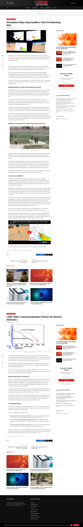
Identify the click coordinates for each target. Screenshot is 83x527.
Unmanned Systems (34, 518)
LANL (18, 436)
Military (21, 250)
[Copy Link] (2, 64)
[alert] (66, 119)
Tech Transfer (22, 436)
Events (42, 7)
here (37, 432)
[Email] (2, 67)
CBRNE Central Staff (10, 28)
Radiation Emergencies (35, 513)
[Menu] (7, 8)
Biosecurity (33, 502)
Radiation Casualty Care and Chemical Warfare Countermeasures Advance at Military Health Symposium (16, 285)
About (54, 7)
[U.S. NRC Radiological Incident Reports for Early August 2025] (66, 40)
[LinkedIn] (2, 61)
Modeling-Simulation (28, 250)
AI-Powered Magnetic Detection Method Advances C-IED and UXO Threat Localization (41, 488)
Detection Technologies (15, 250)
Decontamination (34, 506)
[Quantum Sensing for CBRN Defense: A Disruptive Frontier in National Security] (41, 294)
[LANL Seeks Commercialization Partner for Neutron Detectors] (25, 349)
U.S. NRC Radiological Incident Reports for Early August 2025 (66, 48)
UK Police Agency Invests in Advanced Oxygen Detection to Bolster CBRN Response (40, 284)
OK (71, 525)
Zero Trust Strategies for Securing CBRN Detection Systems (69, 65)
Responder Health (34, 515)
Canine (8, 250)
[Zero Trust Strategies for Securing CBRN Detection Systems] (59, 66)
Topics (28, 7)
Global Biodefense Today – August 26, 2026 (64, 403)
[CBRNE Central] (41, 3)
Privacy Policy (65, 89)
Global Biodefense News (63, 95)
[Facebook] (2, 58)
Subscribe (73, 3)
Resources (35, 7)
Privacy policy (76, 525)
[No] (81, 525)
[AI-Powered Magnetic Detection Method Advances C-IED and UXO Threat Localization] (41, 479)
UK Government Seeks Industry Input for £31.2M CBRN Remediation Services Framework (69, 52)
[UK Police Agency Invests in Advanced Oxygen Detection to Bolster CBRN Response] (41, 275)
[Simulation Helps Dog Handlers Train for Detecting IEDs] (26, 52)
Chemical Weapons (34, 504)
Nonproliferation (34, 511)
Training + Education (11, 19)
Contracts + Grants (11, 313)
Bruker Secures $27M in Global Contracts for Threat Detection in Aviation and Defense (16, 303)
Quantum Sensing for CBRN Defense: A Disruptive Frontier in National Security (41, 303)
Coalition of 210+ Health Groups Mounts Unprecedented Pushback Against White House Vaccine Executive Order (65, 103)
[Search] (76, 8)
